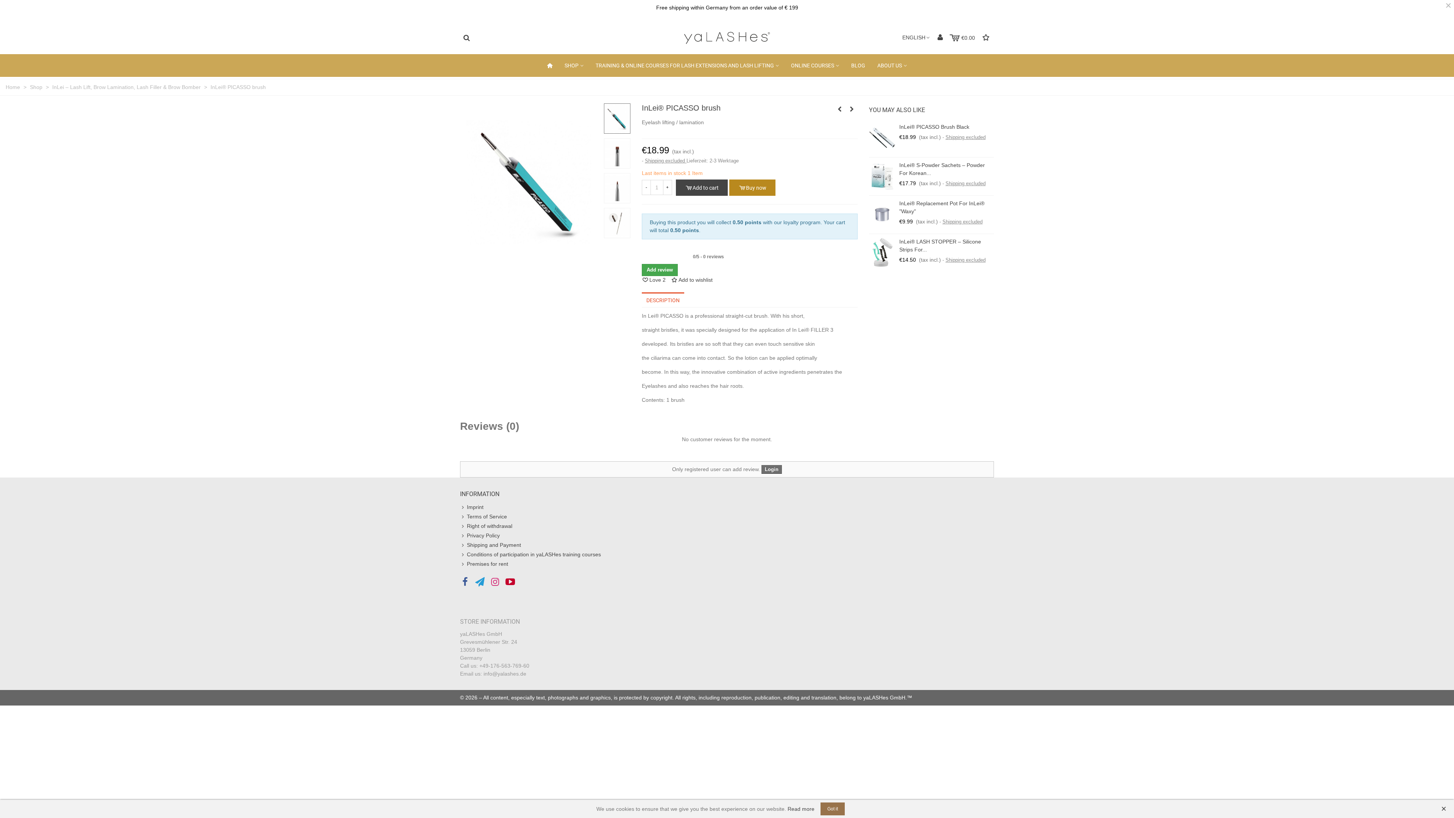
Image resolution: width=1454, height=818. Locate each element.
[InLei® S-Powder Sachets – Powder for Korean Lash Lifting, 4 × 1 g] (882, 176)
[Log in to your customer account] (940, 38)
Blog (858, 65)
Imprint (475, 507)
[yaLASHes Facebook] (465, 582)
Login (771, 469)
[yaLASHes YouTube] (510, 582)
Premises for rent (487, 564)
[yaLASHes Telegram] (480, 582)
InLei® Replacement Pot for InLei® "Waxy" (941, 207)
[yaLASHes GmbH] (727, 38)
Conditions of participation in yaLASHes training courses (534, 554)
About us (889, 65)
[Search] (466, 37)
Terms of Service (487, 517)
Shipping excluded (665, 161)
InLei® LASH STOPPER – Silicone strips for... (940, 246)
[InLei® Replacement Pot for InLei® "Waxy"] (882, 215)
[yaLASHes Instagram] (495, 582)
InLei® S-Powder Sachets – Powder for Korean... (942, 169)
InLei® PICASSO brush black (934, 127)
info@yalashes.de (505, 674)
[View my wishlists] (987, 38)
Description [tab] (663, 300)
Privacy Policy (483, 535)
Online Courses (812, 65)
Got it (832, 809)
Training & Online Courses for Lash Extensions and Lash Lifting (685, 65)
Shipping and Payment (494, 545)
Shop (572, 65)
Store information (490, 621)
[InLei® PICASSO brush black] (840, 109)
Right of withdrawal (489, 526)
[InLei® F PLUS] (852, 109)
